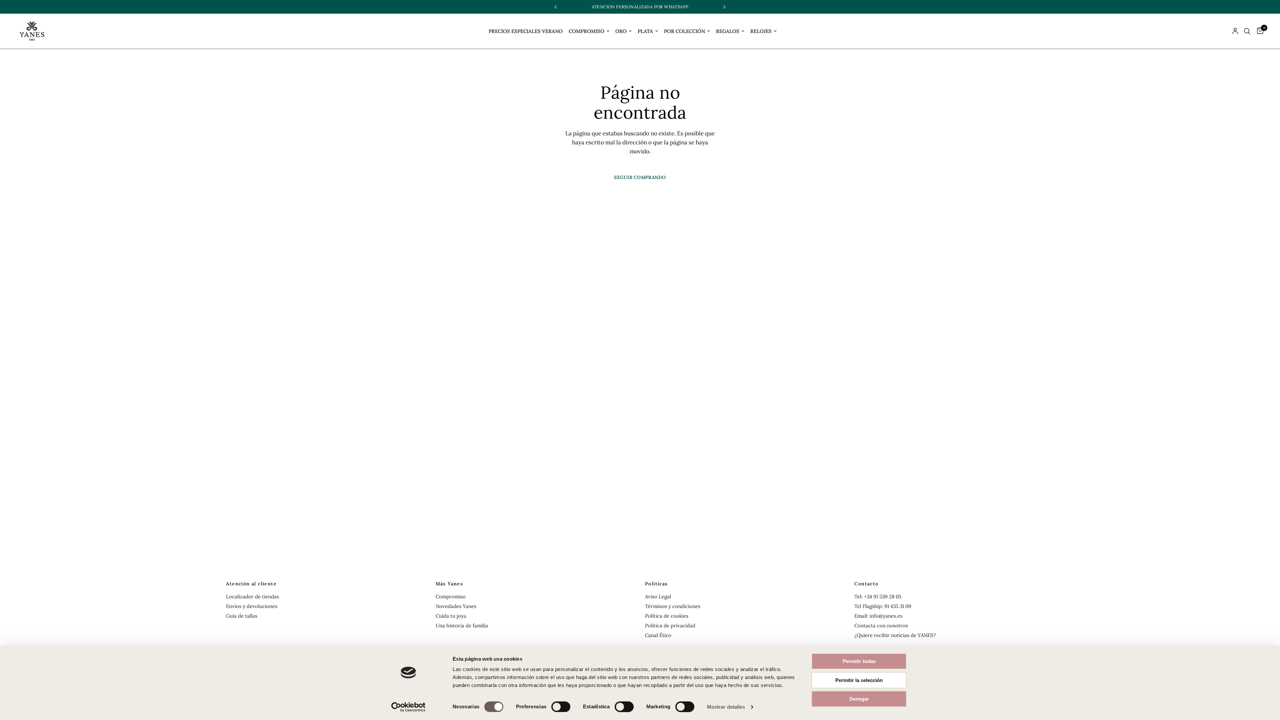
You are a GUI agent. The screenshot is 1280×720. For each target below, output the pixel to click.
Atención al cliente (251, 583)
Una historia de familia (462, 625)
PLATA (645, 31)
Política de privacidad (670, 625)
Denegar (859, 699)
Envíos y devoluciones (251, 606)
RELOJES (761, 31)
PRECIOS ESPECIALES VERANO (526, 31)
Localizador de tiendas (252, 596)
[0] (1258, 31)
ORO (621, 31)
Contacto (866, 583)
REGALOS (727, 31)
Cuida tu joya (451, 616)
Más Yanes (449, 583)
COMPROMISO (586, 31)
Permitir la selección (859, 680)
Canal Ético (658, 635)
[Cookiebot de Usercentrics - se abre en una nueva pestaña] (408, 707)
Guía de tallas (241, 616)
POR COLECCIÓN (684, 31)
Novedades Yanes (456, 606)
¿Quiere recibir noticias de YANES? (895, 635)
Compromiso (451, 596)
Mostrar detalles (726, 707)
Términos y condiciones (672, 606)
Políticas (656, 583)
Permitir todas (859, 661)
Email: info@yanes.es (878, 616)
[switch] (560, 706)
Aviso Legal (658, 596)
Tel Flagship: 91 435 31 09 (882, 606)
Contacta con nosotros (881, 625)
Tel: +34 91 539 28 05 (877, 596)
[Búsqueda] (1247, 31)
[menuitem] (526, 31)
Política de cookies (666, 616)
